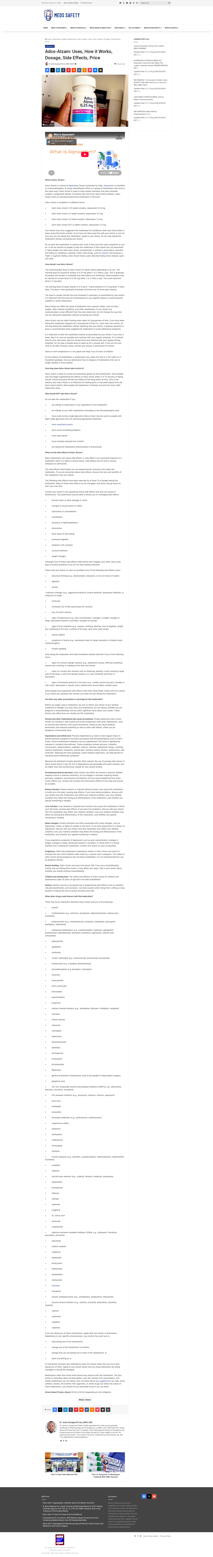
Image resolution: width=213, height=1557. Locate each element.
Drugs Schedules (77, 28)
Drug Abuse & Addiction (100, 28)
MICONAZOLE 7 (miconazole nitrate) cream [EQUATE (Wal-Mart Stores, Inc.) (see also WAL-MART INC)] (150, 67)
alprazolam (73, 185)
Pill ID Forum (134, 28)
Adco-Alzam (85, 1400)
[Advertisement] (128, 13)
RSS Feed (45, 1497)
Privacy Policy (86, 3)
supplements (105, 1381)
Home (45, 28)
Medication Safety (152, 28)
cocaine (105, 253)
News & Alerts (171, 28)
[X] (63, 1440)
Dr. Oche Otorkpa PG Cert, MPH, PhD (61, 64)
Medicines (72, 39)
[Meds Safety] (62, 15)
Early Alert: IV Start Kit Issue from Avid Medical (62, 1514)
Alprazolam (109, 185)
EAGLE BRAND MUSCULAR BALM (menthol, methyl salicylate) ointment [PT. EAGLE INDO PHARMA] (151, 113)
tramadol (56, 1286)
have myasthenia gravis (62, 424)
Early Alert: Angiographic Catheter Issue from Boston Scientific (69, 1503)
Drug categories (58, 28)
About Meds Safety (71, 3)
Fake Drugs (119, 28)
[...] (139, 59)
